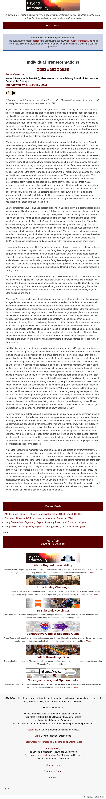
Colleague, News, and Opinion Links (53, 680)
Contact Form (53, 765)
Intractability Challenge (53, 587)
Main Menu (52, 25)
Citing (37, 735)
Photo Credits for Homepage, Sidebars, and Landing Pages (53, 741)
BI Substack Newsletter (53, 610)
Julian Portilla (32, 84)
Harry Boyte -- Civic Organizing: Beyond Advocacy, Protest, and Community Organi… (46, 522)
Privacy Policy (53, 748)
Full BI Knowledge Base (53, 657)
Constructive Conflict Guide (78, 40)
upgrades (37, 40)
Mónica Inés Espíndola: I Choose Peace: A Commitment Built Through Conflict (43, 513)
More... (6, 532)
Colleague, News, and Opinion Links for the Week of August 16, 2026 (39, 518)
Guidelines (32, 729)
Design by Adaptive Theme (94, 797)
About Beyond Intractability (53, 565)
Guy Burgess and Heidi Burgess (40, 755)
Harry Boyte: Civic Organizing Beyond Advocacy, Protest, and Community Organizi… (46, 526)
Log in (6, 788)
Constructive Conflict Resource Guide (53, 633)
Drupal (59, 771)
